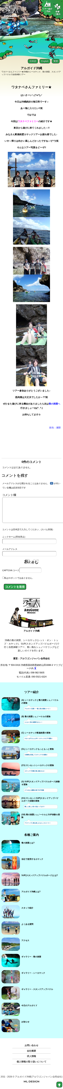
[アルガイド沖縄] (31, 607)
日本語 (33, 61)
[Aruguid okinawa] (10, 13)
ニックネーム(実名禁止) (13, 537)
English (44, 61)
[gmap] (35, 668)
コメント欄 (9, 494)
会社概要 (31, 1050)
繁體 (56, 61)
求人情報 (31, 1056)
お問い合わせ (31, 1045)
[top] (59, 1084)
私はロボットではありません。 (19, 578)
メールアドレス (9, 549)
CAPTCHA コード (10, 570)
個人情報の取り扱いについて (31, 1061)
